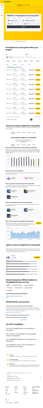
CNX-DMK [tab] (23, 132)
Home (6, 41)
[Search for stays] (1, 7)
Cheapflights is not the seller (12, 376)
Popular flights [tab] (9, 290)
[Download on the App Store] (35, 393)
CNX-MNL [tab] (29, 132)
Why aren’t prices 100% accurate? (13, 380)
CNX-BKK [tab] (18, 132)
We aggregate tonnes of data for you (13, 378)
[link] (37, 257)
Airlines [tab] (8, 285)
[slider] (41, 57)
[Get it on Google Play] (35, 390)
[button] (2, 2)
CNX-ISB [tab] (34, 132)
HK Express (13, 255)
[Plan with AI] (1, 12)
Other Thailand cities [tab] (18, 287)
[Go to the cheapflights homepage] (8, 1)
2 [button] (33, 119)
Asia (9, 41)
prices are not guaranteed (28, 372)
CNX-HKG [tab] (13, 132)
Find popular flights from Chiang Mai (13, 312)
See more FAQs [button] (23, 319)
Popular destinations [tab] (28, 287)
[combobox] (20, 17)
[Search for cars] (1, 10)
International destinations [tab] (28, 285)
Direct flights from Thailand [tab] (17, 285)
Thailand (12, 41)
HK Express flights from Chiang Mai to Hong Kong (14, 297)
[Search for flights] (1, 5)
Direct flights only (29, 17)
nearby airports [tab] (9, 287)
